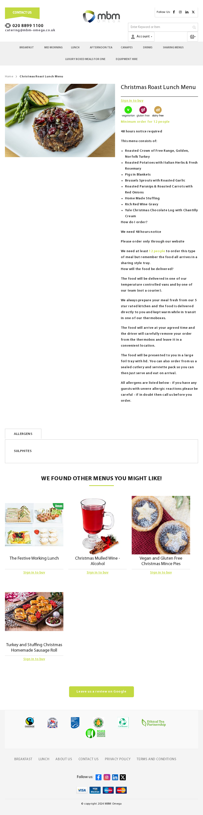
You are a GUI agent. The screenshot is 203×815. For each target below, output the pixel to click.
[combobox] (163, 27)
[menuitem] (28, 48)
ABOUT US (63, 759)
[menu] (101, 53)
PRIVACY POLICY (117, 759)
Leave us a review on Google (101, 692)
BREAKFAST (23, 759)
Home (9, 76)
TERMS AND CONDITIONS (156, 759)
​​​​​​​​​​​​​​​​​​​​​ (197, 36)
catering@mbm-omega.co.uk (30, 30)
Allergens (23, 434)
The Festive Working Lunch (34, 558)
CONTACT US (88, 759)
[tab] (23, 434)
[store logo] (101, 16)
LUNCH (44, 759)
